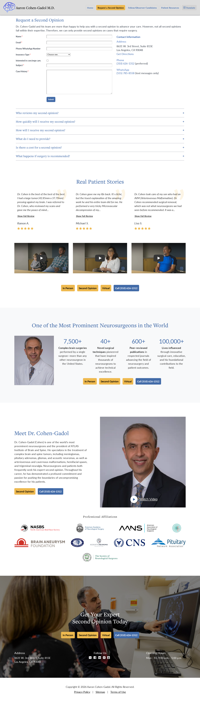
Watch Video (149, 499)
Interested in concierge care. (28, 60)
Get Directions (125, 54)
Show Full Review (25, 216)
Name (19, 36)
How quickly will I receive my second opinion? (45, 122)
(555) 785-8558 (125, 73)
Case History (22, 71)
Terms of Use (118, 692)
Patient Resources (170, 7)
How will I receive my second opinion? (40, 130)
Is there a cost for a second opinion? (39, 147)
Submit (51, 99)
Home (90, 7)
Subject (20, 65)
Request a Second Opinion (111, 7)
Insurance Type (23, 54)
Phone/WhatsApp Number (28, 48)
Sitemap (100, 692)
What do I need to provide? (33, 139)
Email (19, 42)
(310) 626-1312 (125, 63)
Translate (190, 7)
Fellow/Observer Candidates (142, 7)
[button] (41, 258)
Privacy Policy (82, 692)
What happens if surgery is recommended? (43, 156)
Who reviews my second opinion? (37, 113)
